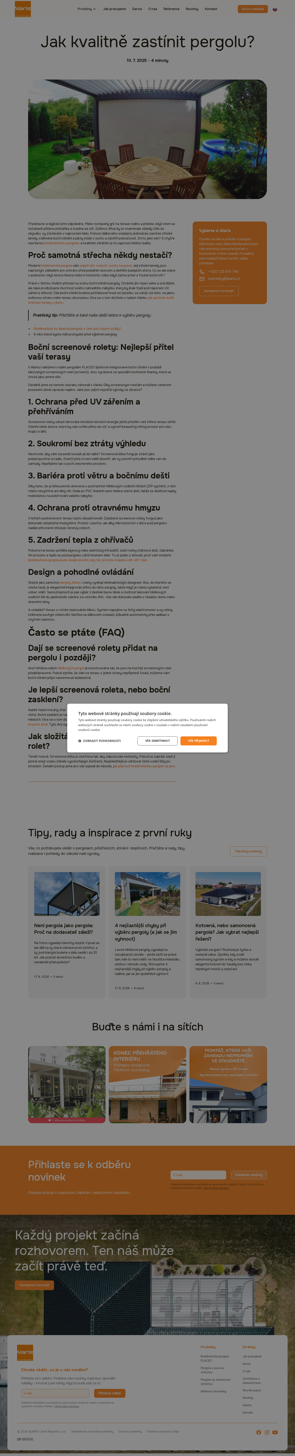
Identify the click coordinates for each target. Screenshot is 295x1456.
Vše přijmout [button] (198, 741)
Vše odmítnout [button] (157, 741)
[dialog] (147, 728)
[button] (99, 741)
